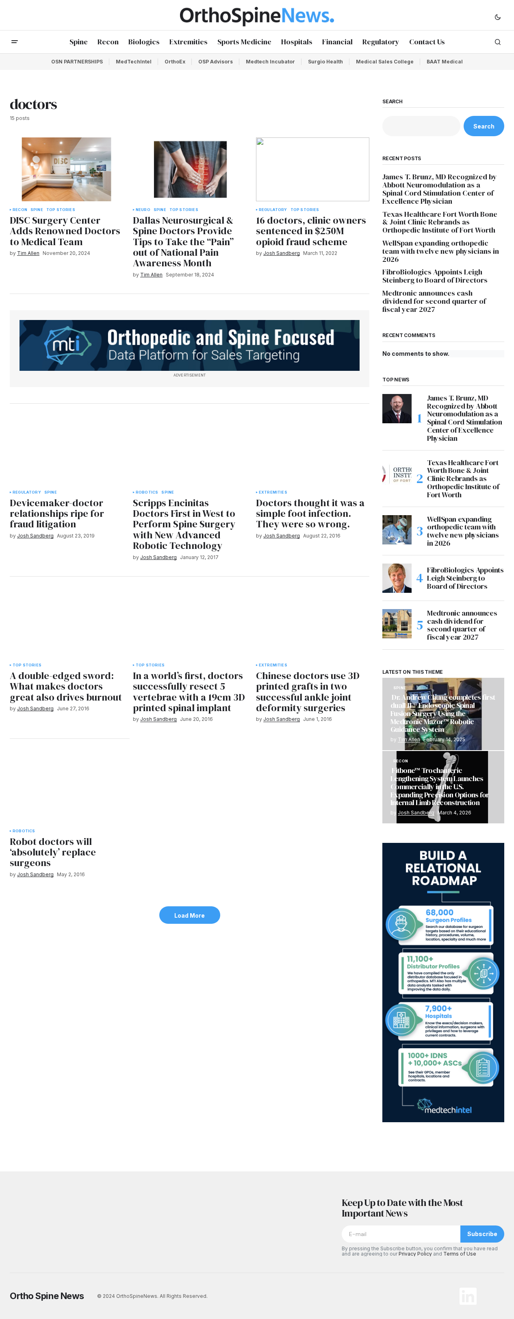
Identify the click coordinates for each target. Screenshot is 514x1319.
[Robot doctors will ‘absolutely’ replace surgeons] (70, 789)
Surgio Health (325, 62)
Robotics (147, 492)
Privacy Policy (415, 1254)
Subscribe (482, 1233)
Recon (20, 210)
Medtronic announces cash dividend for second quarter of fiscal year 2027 (434, 301)
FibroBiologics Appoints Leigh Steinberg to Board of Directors (435, 276)
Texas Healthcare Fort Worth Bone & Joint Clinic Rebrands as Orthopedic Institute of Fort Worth (439, 222)
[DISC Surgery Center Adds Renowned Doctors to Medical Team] (66, 169)
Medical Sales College (385, 62)
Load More (189, 915)
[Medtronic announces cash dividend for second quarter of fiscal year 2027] (397, 623)
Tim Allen (409, 739)
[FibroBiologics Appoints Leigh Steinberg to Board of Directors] (397, 578)
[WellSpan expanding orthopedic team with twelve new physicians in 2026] (397, 529)
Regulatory (273, 210)
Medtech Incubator (270, 62)
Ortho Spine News (47, 1296)
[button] (497, 16)
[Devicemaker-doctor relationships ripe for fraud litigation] (66, 452)
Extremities (273, 492)
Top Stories (60, 210)
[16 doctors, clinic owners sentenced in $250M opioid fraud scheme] (312, 169)
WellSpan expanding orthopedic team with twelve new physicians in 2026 (440, 251)
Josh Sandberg (416, 813)
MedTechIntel (134, 62)
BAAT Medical (445, 62)
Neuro (143, 210)
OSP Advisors (215, 62)
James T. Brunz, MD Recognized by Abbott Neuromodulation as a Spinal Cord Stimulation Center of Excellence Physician (439, 189)
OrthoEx (175, 62)
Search (392, 101)
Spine (36, 210)
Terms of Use (459, 1254)
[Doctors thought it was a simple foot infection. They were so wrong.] (312, 452)
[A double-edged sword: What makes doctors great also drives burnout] (66, 625)
